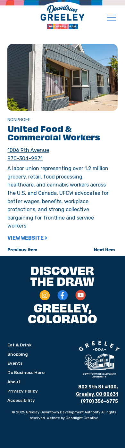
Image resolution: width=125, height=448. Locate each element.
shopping (17, 354)
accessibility (21, 400)
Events (14, 363)
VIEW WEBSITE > (27, 238)
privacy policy (22, 391)
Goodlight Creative (82, 418)
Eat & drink (19, 345)
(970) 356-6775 (99, 401)
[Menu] (112, 18)
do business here (26, 372)
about (14, 381)
